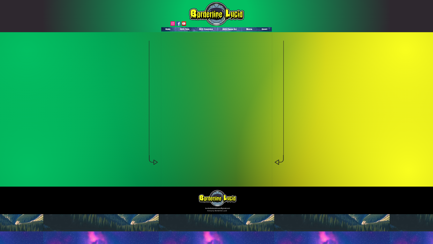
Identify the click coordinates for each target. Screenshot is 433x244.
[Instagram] (173, 23)
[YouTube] (184, 23)
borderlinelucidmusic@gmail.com (217, 208)
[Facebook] (178, 23)
